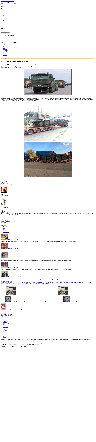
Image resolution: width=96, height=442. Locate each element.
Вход (2, 2)
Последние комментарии (6, 281)
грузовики (9, 177)
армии (2, 177)
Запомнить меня (12, 4)
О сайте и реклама (10, 1)
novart (11, 315)
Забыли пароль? (4, 4)
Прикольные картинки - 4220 (14, 258)
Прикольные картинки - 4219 (14, 248)
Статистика (3, 1)
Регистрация (6, 2)
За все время (6, 232)
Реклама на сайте (10, 317)
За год (4, 230)
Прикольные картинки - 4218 (14, 239)
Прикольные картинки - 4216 (14, 276)
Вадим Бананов (4, 181)
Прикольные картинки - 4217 (14, 267)
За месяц (5, 229)
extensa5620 (7, 315)
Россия (5, 177)
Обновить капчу (4, 30)
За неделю (5, 228)
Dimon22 (2, 315)
